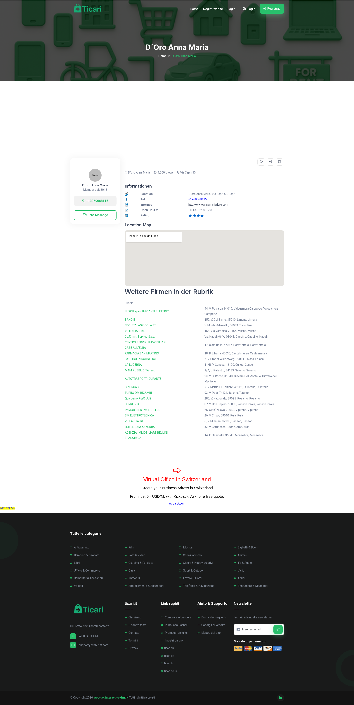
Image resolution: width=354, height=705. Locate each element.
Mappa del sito (211, 632)
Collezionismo (192, 555)
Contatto (133, 632)
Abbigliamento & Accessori (146, 586)
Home (194, 9)
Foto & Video (136, 555)
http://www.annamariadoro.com (208, 204)
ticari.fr (168, 663)
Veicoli (78, 586)
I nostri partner (174, 640)
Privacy (133, 648)
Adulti (241, 578)
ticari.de (169, 656)
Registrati (273, 8)
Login (231, 9)
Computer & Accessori (88, 578)
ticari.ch (169, 648)
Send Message (97, 215)
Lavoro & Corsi (192, 578)
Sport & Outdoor (193, 570)
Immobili (134, 578)
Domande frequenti (213, 617)
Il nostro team (137, 625)
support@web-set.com (93, 645)
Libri (76, 563)
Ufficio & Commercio (86, 570)
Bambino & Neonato (86, 555)
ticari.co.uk (171, 671)
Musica (187, 547)
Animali (242, 555)
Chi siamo (134, 617)
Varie (240, 570)
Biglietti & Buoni (247, 547)
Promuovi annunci (176, 632)
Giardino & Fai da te (140, 563)
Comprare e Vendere (177, 617)
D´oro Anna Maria (95, 185)
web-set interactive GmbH (111, 697)
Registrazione (213, 9)
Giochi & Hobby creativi (197, 563)
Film (131, 547)
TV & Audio (244, 563)
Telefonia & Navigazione (198, 586)
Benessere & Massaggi (252, 586)
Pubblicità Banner (175, 625)
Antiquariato (81, 547)
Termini (133, 640)
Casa (131, 570)
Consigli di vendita (213, 625)
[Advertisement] (177, 108)
